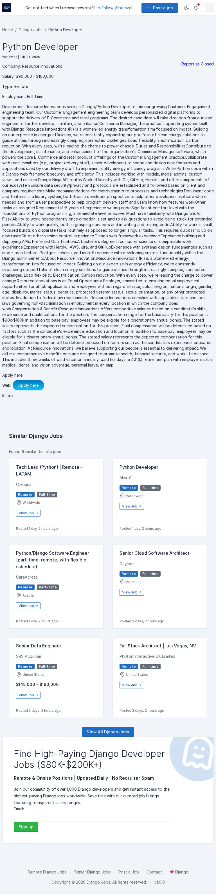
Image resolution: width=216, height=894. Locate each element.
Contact (154, 872)
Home (7, 29)
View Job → (28, 513)
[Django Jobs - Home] (6, 7)
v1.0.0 (159, 882)
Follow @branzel (117, 7)
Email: (19, 808)
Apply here (28, 385)
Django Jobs (30, 29)
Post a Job (128, 872)
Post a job (163, 7)
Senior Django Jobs (92, 872)
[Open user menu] (209, 7)
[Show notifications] (195, 8)
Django (181, 872)
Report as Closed (197, 64)
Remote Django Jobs (47, 872)
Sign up (26, 826)
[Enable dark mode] (186, 8)
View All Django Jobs (108, 731)
